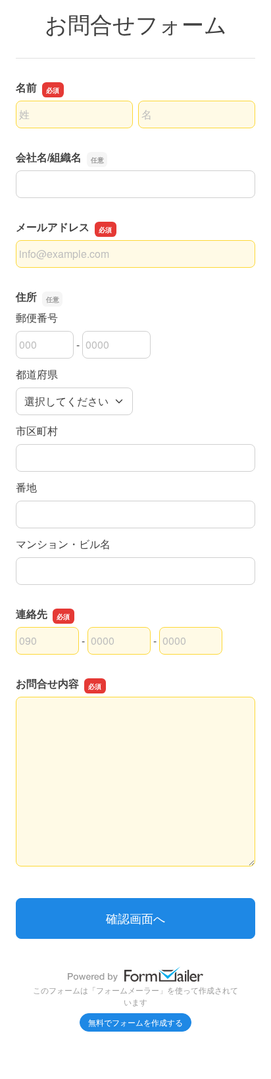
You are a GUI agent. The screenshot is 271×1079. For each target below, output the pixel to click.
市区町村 (37, 430)
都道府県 (37, 374)
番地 (26, 487)
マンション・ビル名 (63, 543)
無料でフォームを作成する (135, 1022)
